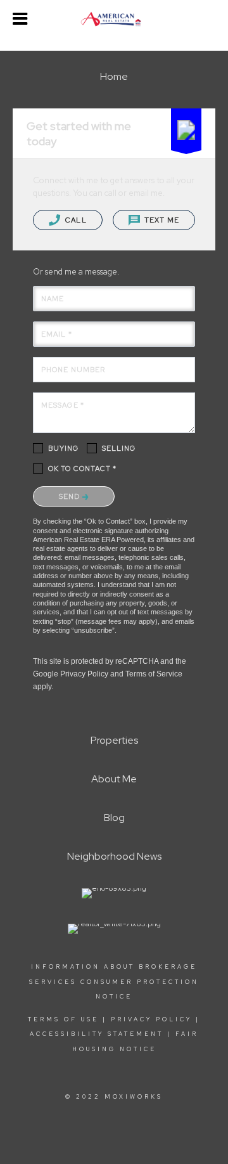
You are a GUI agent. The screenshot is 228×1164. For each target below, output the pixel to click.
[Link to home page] (114, 19)
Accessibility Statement (96, 1034)
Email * (56, 334)
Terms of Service (153, 673)
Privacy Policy (84, 673)
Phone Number (73, 369)
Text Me (160, 220)
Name (52, 298)
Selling (119, 448)
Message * (62, 405)
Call (75, 220)
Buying (63, 448)
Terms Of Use (63, 1019)
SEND (70, 496)
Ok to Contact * (82, 468)
